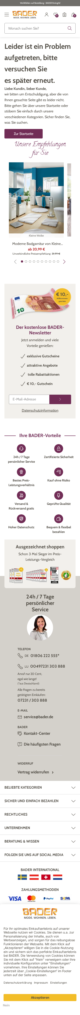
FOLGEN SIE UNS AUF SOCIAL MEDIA (33, 855)
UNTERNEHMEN (17, 828)
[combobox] (40, 28)
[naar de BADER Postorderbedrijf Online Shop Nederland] (57, 877)
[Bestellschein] (64, 14)
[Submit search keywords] (70, 28)
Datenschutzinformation (40, 410)
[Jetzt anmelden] (60, 399)
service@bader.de (38, 716)
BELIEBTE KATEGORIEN (23, 787)
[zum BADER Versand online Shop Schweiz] (45, 877)
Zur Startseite (23, 134)
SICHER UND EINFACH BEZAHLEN (31, 801)
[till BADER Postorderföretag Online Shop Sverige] (22, 877)
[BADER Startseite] (24, 14)
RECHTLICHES (15, 814)
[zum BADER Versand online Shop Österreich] (34, 877)
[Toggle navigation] (6, 14)
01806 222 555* (44, 655)
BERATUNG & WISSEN (21, 841)
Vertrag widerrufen (33, 772)
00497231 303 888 (47, 666)
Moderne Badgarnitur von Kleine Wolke (36, 244)
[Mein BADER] (46, 14)
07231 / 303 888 (32, 700)
